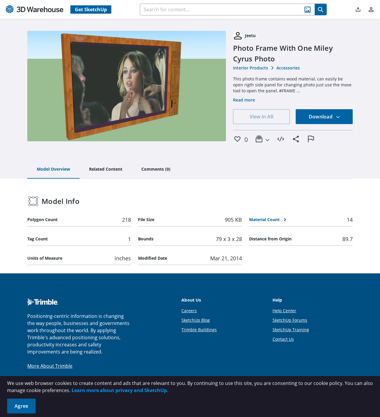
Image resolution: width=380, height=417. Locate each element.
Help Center (284, 310)
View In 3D (126, 86)
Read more (244, 100)
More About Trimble (49, 366)
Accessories (288, 68)
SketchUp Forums (290, 320)
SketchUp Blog (195, 320)
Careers (189, 310)
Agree (21, 406)
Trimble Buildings (199, 329)
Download (321, 116)
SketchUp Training (291, 329)
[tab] (53, 169)
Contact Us (283, 339)
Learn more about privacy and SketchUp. (120, 390)
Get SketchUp (91, 9)
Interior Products (250, 68)
